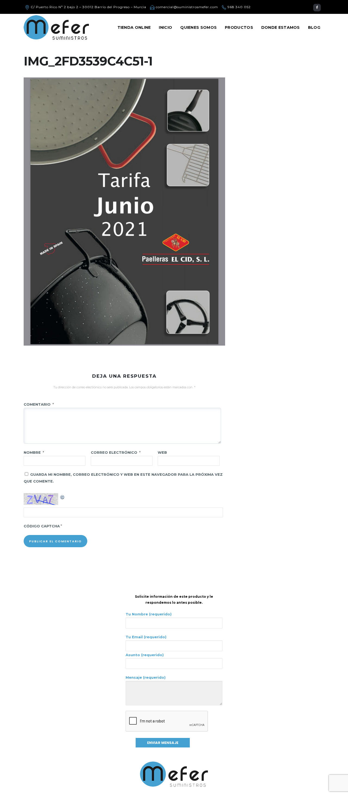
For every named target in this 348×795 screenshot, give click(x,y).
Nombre (34, 452)
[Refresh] (63, 496)
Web (162, 452)
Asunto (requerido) (145, 655)
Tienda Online (134, 27)
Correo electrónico (116, 452)
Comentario (39, 404)
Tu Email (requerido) (146, 637)
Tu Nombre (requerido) (149, 614)
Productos (239, 27)
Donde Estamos (280, 27)
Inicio (165, 27)
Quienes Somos (198, 27)
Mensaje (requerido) (146, 677)
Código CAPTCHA (42, 526)
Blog (314, 27)
